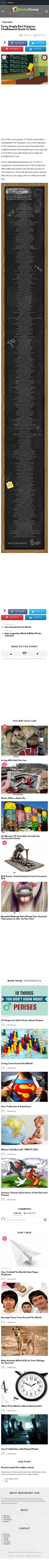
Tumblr (6, 1540)
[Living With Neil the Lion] (24, 741)
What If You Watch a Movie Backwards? (21, 1406)
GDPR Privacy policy (32, 1556)
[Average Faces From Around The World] (24, 1298)
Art (3, 832)
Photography (18, 794)
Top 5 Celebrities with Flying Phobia (20, 1449)
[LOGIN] (46, 11)
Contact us (19, 1556)
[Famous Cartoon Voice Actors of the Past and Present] (24, 1173)
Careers (6, 1521)
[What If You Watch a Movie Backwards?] (24, 1386)
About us (6, 1516)
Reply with (45, 1219)
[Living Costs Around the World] (24, 1044)
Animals (16, 756)
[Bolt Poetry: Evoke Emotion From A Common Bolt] (24, 857)
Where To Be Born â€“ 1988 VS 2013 (19, 1150)
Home (11, 1556)
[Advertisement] (24, 111)
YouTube (6, 1542)
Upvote (11, 654)
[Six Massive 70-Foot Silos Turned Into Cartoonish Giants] (24, 816)
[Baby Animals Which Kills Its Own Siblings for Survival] (24, 1341)
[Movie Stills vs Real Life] (24, 778)
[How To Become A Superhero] (24, 1087)
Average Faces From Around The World (21, 1317)
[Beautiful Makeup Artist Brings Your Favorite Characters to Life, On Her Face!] (24, 897)
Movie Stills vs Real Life (13, 798)
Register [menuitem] (10, 2)
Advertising (7, 1520)
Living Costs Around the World (16, 1063)
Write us (6, 1534)
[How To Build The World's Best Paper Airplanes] (24, 1252)
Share (4, 57)
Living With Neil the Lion (13, 760)
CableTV (39, 162)
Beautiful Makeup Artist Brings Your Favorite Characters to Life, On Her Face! (24, 917)
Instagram (7, 1544)
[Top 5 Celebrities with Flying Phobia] (24, 1429)
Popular (4, 726)
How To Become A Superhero (16, 1106)
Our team (6, 1518)
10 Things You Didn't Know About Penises (22, 1020)
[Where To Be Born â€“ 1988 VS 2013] (24, 1130)
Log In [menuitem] (3, 2)
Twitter (6, 1538)
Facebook (6, 1536)
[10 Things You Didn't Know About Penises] (24, 1001)
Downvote (37, 654)
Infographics (32, 981)
